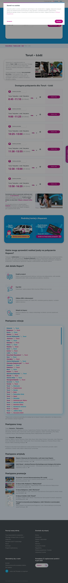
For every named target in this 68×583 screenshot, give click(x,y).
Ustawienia (9, 21)
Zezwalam (59, 21)
